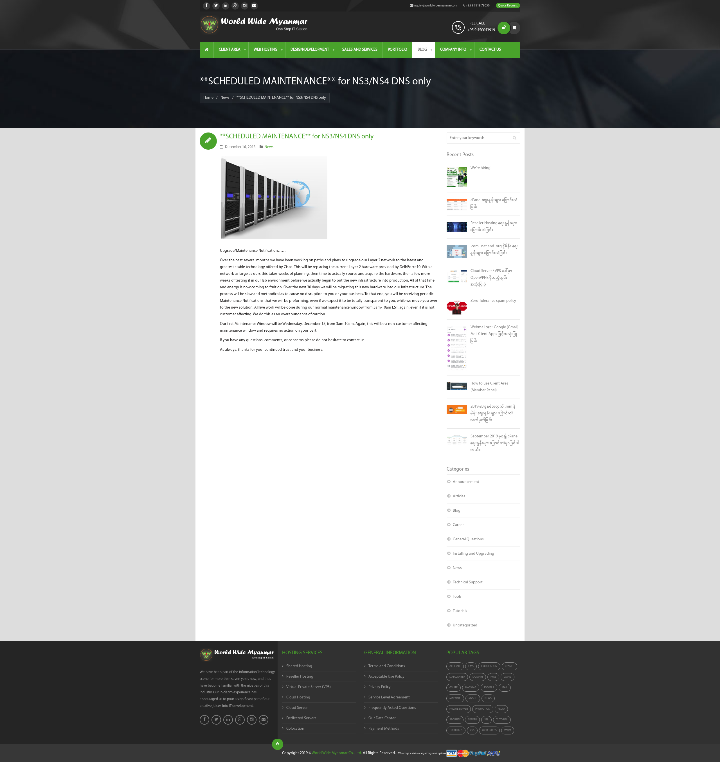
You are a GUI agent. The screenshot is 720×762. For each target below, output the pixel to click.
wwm (507, 730)
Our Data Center (382, 718)
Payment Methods (383, 729)
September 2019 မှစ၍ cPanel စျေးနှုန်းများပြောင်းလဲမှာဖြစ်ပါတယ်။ (495, 443)
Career (458, 525)
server (472, 719)
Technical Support (468, 582)
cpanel (509, 666)
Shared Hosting (299, 666)
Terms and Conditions (386, 666)
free (493, 676)
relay (501, 709)
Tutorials (460, 611)
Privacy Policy (379, 687)
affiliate (455, 666)
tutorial (502, 719)
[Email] (254, 6)
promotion (482, 709)
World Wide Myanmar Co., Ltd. (337, 753)
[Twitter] (216, 6)
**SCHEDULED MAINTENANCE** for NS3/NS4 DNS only (297, 136)
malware (455, 698)
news (488, 698)
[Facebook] (206, 6)
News (225, 98)
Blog (456, 511)
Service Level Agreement (389, 697)
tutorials (455, 730)
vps (472, 730)
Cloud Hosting (298, 697)
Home (208, 98)
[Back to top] (277, 744)
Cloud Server (297, 708)
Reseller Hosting (299, 677)
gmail (507, 676)
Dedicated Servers (301, 718)
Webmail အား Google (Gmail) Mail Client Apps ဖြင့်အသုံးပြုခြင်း (495, 334)
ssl (486, 719)
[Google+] (235, 6)
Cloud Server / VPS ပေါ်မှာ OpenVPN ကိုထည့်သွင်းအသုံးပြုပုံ (491, 278)
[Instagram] (244, 6)
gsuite (453, 687)
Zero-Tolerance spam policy (493, 301)
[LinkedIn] (225, 6)
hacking (470, 687)
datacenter (457, 676)
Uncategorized (465, 625)
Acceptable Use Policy (386, 677)
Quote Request (508, 5)
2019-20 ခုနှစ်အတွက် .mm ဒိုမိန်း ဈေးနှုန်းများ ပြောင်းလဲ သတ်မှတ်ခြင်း (493, 413)
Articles (459, 496)
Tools (457, 597)
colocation (489, 666)
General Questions (468, 539)
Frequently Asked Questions (392, 708)
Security (454, 719)
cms (471, 666)
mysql (473, 698)
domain (477, 676)
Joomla (489, 687)
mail (505, 687)
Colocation (295, 729)
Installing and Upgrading (473, 554)
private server (458, 709)
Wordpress (489, 730)
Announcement (466, 482)
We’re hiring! (481, 168)
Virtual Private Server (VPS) (308, 687)
